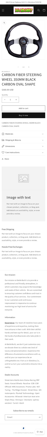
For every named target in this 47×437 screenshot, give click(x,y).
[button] (3, 10)
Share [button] (7, 159)
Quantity (5, 95)
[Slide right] (28, 67)
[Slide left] (18, 67)
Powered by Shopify (28, 432)
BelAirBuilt (20, 432)
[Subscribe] (39, 417)
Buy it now (23, 115)
